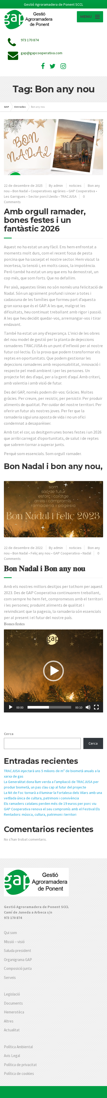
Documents (13, 1003)
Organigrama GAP (18, 959)
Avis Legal (12, 1055)
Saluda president (17, 950)
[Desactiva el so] (88, 707)
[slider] (49, 707)
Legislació (12, 994)
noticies (75, 185)
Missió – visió (14, 941)
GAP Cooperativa (82, 191)
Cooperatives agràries (48, 191)
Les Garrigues (14, 196)
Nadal (87, 553)
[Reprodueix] (10, 707)
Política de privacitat (20, 1064)
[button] (53, 671)
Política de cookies (19, 1073)
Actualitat (12, 1029)
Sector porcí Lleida (43, 196)
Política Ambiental (18, 1046)
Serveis (10, 977)
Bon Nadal (20, 191)
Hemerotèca (14, 1012)
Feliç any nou (40, 553)
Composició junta (18, 968)
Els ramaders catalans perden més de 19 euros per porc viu (50, 803)
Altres (9, 1021)
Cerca (9, 733)
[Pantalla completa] (96, 707)
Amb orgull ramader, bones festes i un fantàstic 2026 (45, 220)
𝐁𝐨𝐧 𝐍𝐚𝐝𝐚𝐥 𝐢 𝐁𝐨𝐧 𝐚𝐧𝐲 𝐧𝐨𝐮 (44, 568)
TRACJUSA (69, 196)
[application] (53, 670)
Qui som (10, 932)
